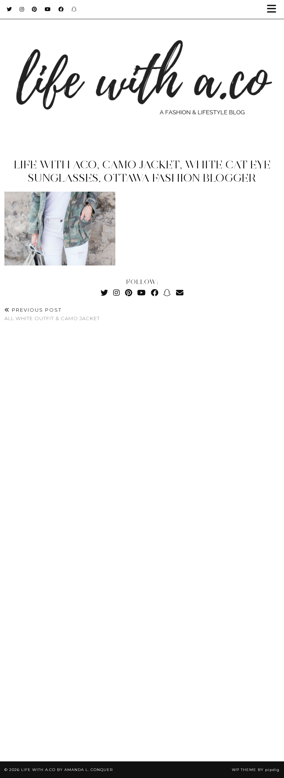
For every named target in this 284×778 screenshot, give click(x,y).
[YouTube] (48, 9)
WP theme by (256, 769)
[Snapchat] (74, 9)
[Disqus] (142, 437)
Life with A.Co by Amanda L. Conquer (67, 769)
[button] (274, 9)
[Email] (179, 293)
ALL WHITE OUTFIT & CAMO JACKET (52, 314)
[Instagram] (22, 9)
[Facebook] (61, 9)
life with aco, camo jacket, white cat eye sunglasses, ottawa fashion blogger (142, 171)
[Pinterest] (34, 9)
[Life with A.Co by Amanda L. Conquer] (142, 72)
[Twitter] (9, 9)
